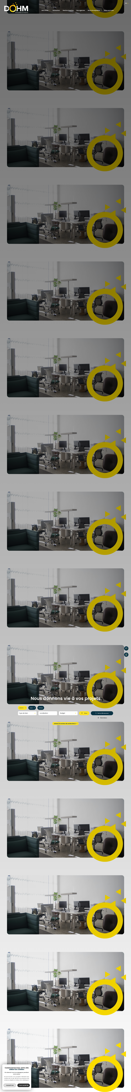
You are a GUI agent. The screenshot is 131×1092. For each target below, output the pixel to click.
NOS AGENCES (80, 10)
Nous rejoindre (109, 10)
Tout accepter (23, 1085)
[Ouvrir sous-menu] (50, 10)
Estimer (41, 708)
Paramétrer (10, 1085)
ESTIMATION (56, 10)
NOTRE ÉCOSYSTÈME (94, 10)
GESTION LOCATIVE (68, 10)
